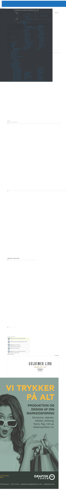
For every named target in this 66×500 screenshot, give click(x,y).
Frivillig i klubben (29, 72)
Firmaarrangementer (41, 78)
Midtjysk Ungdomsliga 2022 (17, 71)
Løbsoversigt (13, 44)
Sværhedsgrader (40, 76)
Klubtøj (26, 31)
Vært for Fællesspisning (27, 77)
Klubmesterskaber (41, 40)
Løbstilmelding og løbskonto (17, 48)
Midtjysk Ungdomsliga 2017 (17, 78)
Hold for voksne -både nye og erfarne (16, 56)
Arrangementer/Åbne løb (41, 26)
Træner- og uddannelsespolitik (29, 41)
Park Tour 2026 (41, 41)
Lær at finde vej (40, 77)
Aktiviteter (40, 25)
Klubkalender (13, 43)
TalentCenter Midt (15, 59)
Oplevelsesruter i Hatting (41, 80)
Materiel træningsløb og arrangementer (30, 80)
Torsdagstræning (41, 31)
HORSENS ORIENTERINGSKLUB (26, 10)
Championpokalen (41, 37)
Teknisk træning (41, 34)
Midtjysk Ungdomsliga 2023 (17, 70)
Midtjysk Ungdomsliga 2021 (17, 73)
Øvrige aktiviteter (39, 36)
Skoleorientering (40, 73)
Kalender (15, 42)
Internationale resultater (28, 26)
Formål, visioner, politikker (27, 36)
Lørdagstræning (41, 33)
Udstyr (39, 74)
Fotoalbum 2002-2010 (26, 47)
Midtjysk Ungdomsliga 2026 (15, 66)
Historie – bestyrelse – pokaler (27, 45)
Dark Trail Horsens (42, 44)
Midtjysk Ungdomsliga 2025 (17, 67)
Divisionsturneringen (42, 38)
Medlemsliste (27, 33)
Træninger (38, 29)
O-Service (12, 47)
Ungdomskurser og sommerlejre (16, 63)
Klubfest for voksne (42, 45)
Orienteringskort (25, 48)
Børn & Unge (16, 50)
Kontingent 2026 (27, 30)
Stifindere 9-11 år (13, 52)
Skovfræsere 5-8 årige (14, 51)
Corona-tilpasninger (40, 27)
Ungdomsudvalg (28, 22)
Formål (26, 37)
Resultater (24, 25)
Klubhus (24, 23)
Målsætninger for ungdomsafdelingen (16, 80)
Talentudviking (13, 58)
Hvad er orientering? (41, 69)
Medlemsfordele (27, 34)
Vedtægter (26, 40)
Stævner (25, 78)
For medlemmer (25, 29)
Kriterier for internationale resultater (30, 27)
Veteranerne (39, 48)
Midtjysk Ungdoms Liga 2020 (17, 74)
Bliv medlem (39, 70)
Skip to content (2, 8)
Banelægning (26, 74)
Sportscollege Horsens (16, 62)
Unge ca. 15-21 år (13, 55)
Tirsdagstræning (41, 30)
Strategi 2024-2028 (27, 38)
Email (21, 21)
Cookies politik (29, 44)
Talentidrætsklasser (16, 60)
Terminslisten (13, 46)
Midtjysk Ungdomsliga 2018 (17, 77)
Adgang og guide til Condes (28, 76)
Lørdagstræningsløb (27, 73)
